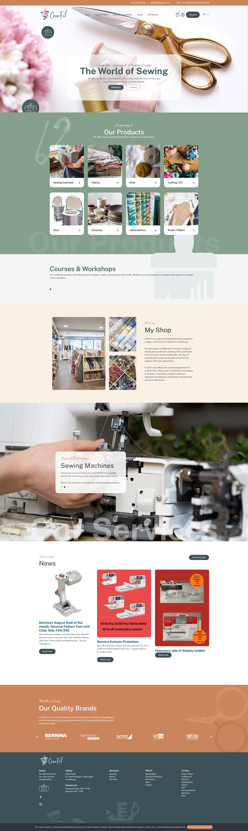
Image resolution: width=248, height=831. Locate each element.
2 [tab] (64, 487)
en (204, 14)
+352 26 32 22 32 (138, 3)
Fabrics (95, 182)
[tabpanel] (124, 472)
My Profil (112, 774)
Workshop (116, 87)
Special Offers (101, 14)
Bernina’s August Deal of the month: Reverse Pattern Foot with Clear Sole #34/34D (64, 626)
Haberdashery (138, 230)
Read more (47, 651)
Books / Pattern (176, 230)
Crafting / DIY (175, 182)
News (139, 14)
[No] (244, 827)
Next (211, 617)
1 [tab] (50, 289)
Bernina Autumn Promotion (117, 642)
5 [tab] (180, 672)
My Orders (113, 779)
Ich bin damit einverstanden (199, 827)
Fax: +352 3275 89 (46, 777)
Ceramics (96, 230)
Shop (87, 14)
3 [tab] (67, 487)
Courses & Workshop (122, 14)
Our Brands (153, 14)
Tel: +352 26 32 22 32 (47, 774)
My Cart (112, 777)
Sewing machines (63, 182)
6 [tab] (183, 672)
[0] (178, 15)
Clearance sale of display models (180, 650)
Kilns (56, 230)
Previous (37, 737)
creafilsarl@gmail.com (160, 3)
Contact (192, 14)
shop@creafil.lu (45, 779)
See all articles (199, 557)
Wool (132, 182)
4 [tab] (177, 672)
